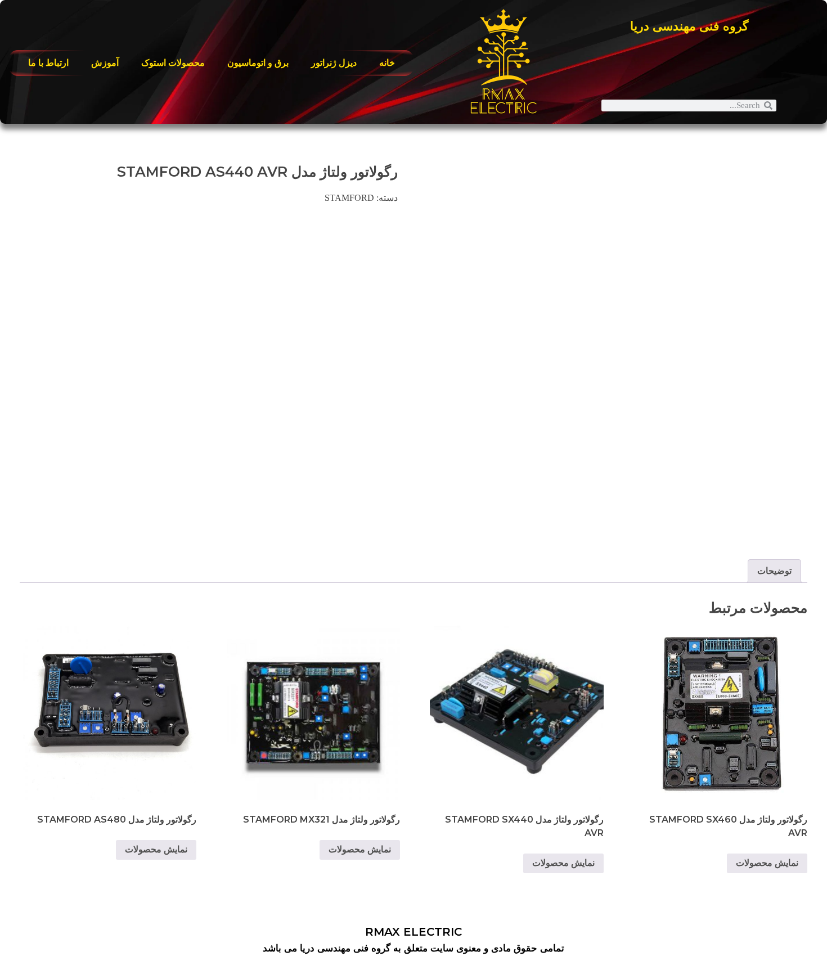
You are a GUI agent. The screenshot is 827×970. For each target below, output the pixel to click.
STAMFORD (349, 198)
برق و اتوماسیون (258, 63)
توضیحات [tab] (774, 571)
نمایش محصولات (767, 863)
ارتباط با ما (48, 63)
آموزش (105, 63)
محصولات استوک (173, 63)
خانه (387, 63)
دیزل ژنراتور (334, 63)
